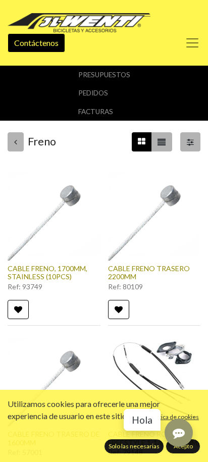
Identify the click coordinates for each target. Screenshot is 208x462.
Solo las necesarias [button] (134, 446)
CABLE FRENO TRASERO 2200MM (149, 272)
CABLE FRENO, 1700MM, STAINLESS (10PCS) (47, 272)
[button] (18, 309)
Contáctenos (36, 42)
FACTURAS (95, 112)
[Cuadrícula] (141, 141)
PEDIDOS (93, 93)
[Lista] (161, 141)
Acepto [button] (183, 446)
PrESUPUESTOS (104, 75)
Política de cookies (174, 417)
